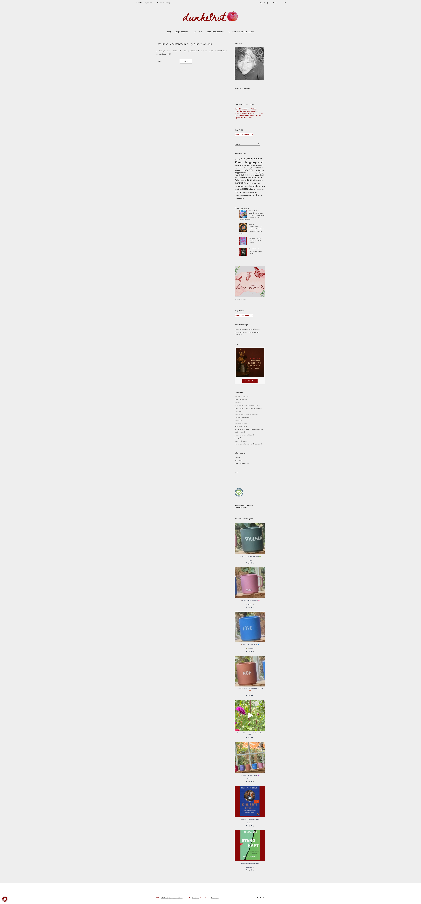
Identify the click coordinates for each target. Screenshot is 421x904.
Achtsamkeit (260, 165)
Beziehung (259, 170)
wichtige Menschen (241, 441)
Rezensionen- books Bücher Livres (246, 435)
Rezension (261, 189)
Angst (252, 168)
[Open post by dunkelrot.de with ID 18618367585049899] (250, 627)
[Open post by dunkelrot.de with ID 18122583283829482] (250, 671)
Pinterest (267, 2)
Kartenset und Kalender (242, 418)
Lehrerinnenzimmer (241, 424)
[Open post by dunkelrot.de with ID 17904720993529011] (250, 801)
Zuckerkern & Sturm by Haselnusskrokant (248, 444)
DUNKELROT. (165, 898)
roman (238, 192)
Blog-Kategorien (181, 32)
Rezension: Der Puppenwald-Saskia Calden (255, 251)
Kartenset (250, 183)
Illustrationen (259, 180)
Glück (262, 175)
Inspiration (240, 183)
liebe (256, 186)
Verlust (242, 198)
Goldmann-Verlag (241, 177)
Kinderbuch (238, 186)
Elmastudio (215, 898)
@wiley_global (252, 165)
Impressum (148, 3)
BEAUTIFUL (249, 170)
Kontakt (139, 3)
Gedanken (248, 175)
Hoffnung (250, 180)
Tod (260, 196)
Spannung (254, 192)
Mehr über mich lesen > (242, 88)
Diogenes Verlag (259, 173)
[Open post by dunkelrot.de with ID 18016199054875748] (250, 757)
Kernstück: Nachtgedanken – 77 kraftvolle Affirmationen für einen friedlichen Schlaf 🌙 (251, 228)
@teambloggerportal (241, 165)
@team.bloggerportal (249, 162)
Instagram (261, 2)
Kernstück (257, 183)
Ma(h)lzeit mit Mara (241, 427)
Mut (263, 186)
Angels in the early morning (243, 168)
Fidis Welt (238, 403)
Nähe (256, 189)
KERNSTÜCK (238, 421)
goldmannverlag (253, 177)
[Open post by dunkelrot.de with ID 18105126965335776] (250, 538)
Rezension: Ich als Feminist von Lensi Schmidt (255, 240)
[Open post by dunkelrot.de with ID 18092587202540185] (250, 715)
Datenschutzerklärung (163, 3)
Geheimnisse (256, 175)
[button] (5, 899)
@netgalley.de (240, 159)
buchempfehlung (250, 173)
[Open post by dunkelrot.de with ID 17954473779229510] (250, 582)
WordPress (195, 898)
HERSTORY (238, 412)
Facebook (264, 2)
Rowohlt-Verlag (247, 192)
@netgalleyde (254, 158)
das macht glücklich (241, 400)
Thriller (255, 195)
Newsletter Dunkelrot (215, 32)
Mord (260, 186)
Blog (169, 32)
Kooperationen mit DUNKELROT (241, 32)
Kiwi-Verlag (245, 186)
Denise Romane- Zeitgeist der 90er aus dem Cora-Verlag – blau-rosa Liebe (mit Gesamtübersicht (252, 215)
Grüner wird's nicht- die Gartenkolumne (247, 406)
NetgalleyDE (248, 188)
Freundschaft (239, 175)
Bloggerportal (240, 173)
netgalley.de (238, 189)
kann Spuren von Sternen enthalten (246, 415)
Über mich (198, 32)
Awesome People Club (242, 397)
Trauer (237, 198)
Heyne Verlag (243, 180)
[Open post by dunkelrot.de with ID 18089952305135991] (250, 845)
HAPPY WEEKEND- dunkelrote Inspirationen (248, 409)
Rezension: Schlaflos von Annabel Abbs (247, 329)
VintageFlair (238, 438)
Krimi (251, 186)
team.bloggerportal (243, 195)
